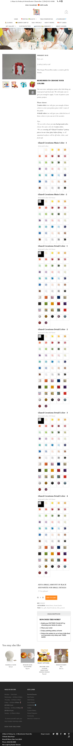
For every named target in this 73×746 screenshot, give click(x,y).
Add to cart (51, 598)
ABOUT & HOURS (61, 26)
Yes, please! (44, 591)
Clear (52, 572)
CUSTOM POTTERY (25, 26)
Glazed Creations (51, 608)
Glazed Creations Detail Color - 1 (53, 246)
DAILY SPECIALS (36, 22)
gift (45, 608)
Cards (45, 5)
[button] (41, 151)
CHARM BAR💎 (31, 705)
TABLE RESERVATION (46, 19)
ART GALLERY (10, 26)
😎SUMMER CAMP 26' (22, 22)
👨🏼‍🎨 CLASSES (8, 22)
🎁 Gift (40, 5)
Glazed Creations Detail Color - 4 (53, 496)
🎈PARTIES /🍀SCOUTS (28, 19)
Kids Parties (30, 697)
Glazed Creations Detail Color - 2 (53, 329)
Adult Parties (30, 699)
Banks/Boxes (49, 605)
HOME (16, 19)
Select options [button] (43, 663)
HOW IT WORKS (49, 22)
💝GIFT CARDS (61, 22)
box (42, 608)
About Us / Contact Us (33, 718)
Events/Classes (32, 694)
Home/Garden (58, 605)
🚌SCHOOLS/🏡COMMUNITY (42, 26)
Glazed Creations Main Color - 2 (52, 194)
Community (30, 716)
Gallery (29, 708)
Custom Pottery (31, 710)
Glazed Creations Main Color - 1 (52, 143)
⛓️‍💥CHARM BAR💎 (61, 19)
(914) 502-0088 (48, 1)
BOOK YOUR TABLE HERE (12, 726)
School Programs (32, 713)
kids (58, 608)
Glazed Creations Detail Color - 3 (53, 413)
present (62, 608)
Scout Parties (31, 702)
